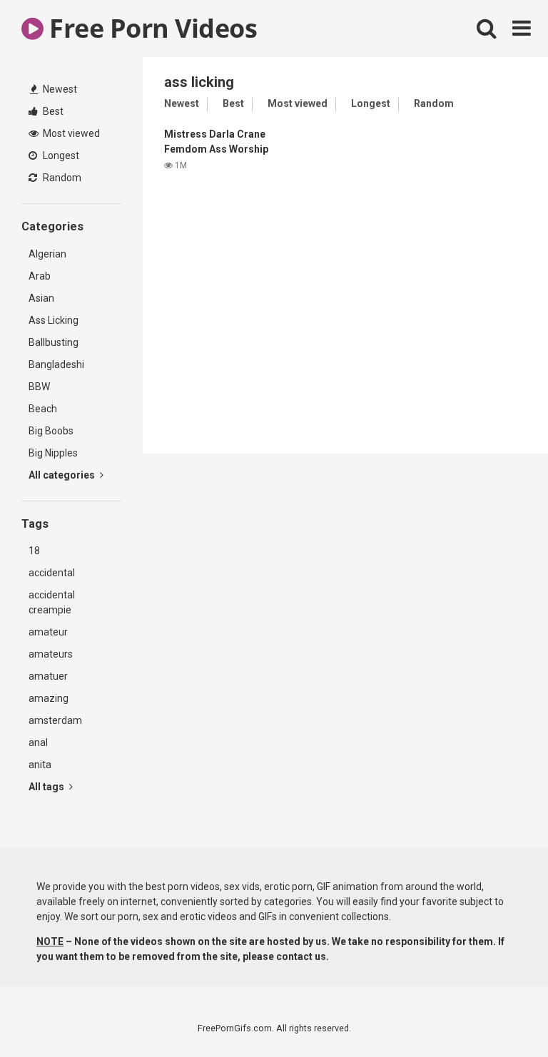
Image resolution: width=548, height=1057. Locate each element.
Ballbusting (53, 342)
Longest (60, 155)
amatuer (48, 676)
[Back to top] (500, 1013)
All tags (47, 786)
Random (61, 177)
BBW (39, 386)
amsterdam (55, 720)
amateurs (51, 654)
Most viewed (70, 133)
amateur (48, 632)
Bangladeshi (56, 364)
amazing (48, 698)
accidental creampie (52, 602)
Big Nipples (53, 453)
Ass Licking (53, 320)
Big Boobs (51, 430)
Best (52, 111)
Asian (41, 298)
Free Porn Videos (150, 28)
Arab (40, 276)
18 (34, 550)
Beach (43, 408)
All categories (63, 475)
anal (38, 742)
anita (40, 764)
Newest (59, 89)
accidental (52, 572)
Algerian (47, 254)
